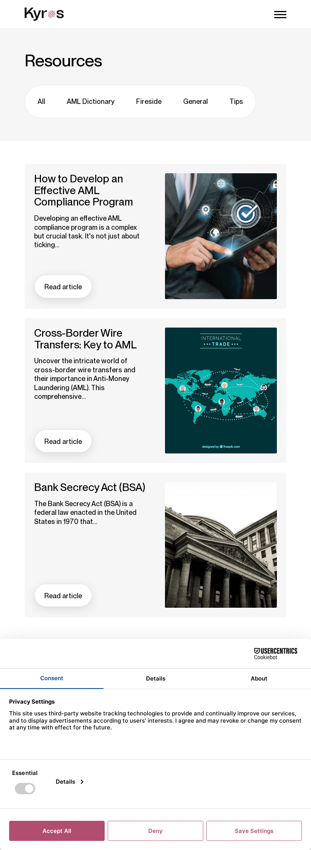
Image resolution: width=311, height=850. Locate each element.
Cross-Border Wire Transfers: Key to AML (85, 339)
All (41, 101)
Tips (236, 101)
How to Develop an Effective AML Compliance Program (83, 191)
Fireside (149, 101)
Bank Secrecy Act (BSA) (89, 487)
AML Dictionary (91, 101)
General (195, 101)
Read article (63, 287)
